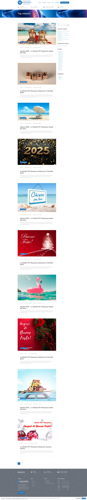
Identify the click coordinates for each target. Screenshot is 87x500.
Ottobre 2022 (60, 62)
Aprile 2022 (60, 64)
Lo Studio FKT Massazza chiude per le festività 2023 (36, 358)
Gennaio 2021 (60, 69)
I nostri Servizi (21, 492)
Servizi (48, 2)
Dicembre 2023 (60, 57)
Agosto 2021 (60, 67)
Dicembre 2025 (60, 52)
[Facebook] (18, 472)
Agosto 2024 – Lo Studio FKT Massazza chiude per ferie (36, 219)
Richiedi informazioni (64, 2)
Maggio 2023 (60, 59)
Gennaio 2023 (60, 60)
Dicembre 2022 (60, 61)
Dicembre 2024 (60, 54)
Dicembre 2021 (60, 66)
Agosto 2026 (60, 51)
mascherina (60, 79)
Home (40, 2)
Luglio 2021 (60, 68)
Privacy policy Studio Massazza (49, 483)
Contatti (56, 2)
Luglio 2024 (60, 55)
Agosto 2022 (60, 63)
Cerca (58, 23)
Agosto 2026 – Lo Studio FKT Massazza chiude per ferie (36, 52)
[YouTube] (24, 472)
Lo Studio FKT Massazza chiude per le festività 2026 (36, 92)
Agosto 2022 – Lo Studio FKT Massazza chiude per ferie (36, 408)
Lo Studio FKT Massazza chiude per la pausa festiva (35, 448)
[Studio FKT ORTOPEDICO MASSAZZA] (24, 2)
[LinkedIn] (22, 472)
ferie (37, 47)
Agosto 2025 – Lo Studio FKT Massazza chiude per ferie (36, 128)
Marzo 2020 (60, 70)
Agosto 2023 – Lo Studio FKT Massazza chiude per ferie (36, 307)
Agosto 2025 (60, 53)
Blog (53, 2)
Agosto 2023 (60, 58)
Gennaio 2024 (60, 56)
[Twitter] (20, 472)
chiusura (34, 47)
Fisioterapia (29, 47)
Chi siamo (44, 2)
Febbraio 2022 (60, 65)
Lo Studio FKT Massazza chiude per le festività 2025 (36, 172)
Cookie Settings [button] (78, 498)
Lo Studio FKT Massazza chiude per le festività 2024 (36, 264)
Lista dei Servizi (47, 480)
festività (25, 47)
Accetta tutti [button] (83, 498)
